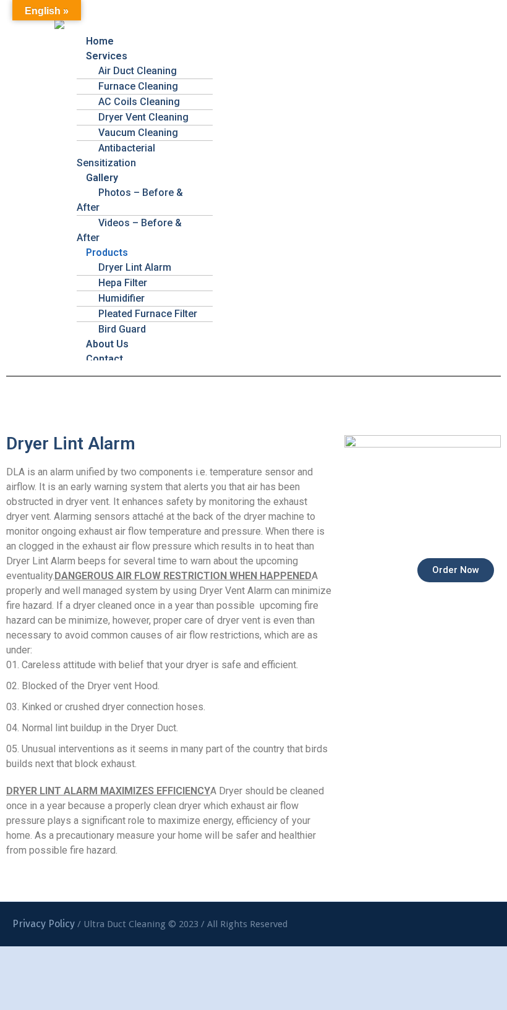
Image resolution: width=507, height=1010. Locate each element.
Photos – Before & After (130, 200)
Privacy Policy (43, 924)
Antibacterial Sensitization (116, 155)
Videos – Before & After (129, 230)
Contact (104, 359)
